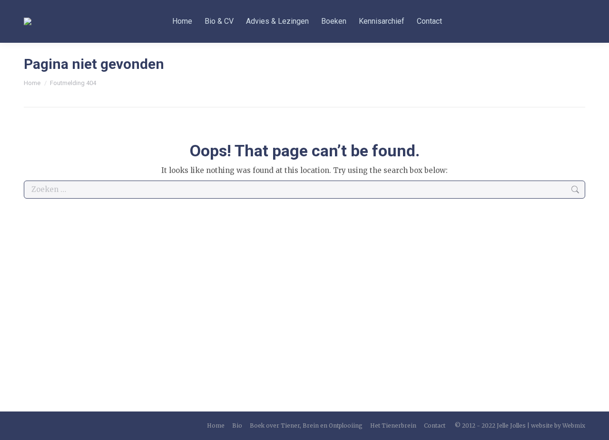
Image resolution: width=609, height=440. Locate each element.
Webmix (573, 425)
